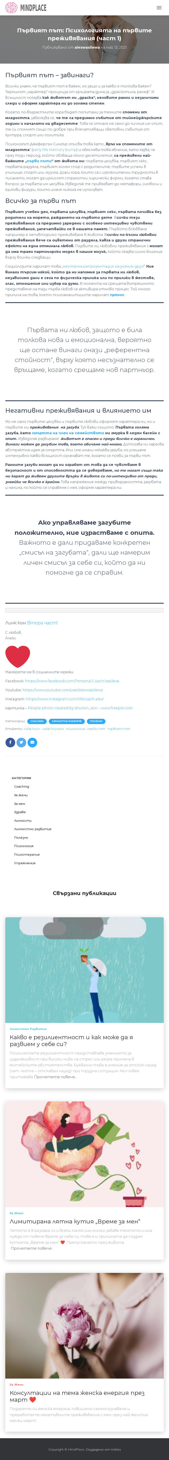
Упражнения (24, 863)
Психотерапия (27, 855)
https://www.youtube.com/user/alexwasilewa (62, 690)
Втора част (42, 622)
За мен (19, 804)
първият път (118, 729)
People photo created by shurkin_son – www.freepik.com (80, 708)
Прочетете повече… (55, 1077)
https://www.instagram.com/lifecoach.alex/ (65, 699)
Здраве (20, 812)
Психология (23, 846)
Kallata (116, 1449)
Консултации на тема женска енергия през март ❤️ (77, 1396)
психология (75, 729)
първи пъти (39, 161)
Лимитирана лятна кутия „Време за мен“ (75, 1221)
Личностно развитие (67, 721)
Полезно (96, 721)
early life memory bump (55, 150)
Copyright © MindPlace (66, 1449)
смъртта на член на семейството (68, 433)
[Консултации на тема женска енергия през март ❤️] (84, 1326)
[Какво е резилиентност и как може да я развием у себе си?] (84, 970)
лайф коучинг (53, 729)
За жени (21, 795)
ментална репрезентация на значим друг (103, 266)
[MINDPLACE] (27, 7)
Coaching (37, 721)
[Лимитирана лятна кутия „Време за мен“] (84, 1154)
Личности (22, 821)
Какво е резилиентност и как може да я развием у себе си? (71, 1041)
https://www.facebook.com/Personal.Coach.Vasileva (72, 681)
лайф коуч (32, 729)
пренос (117, 295)
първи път (96, 729)
